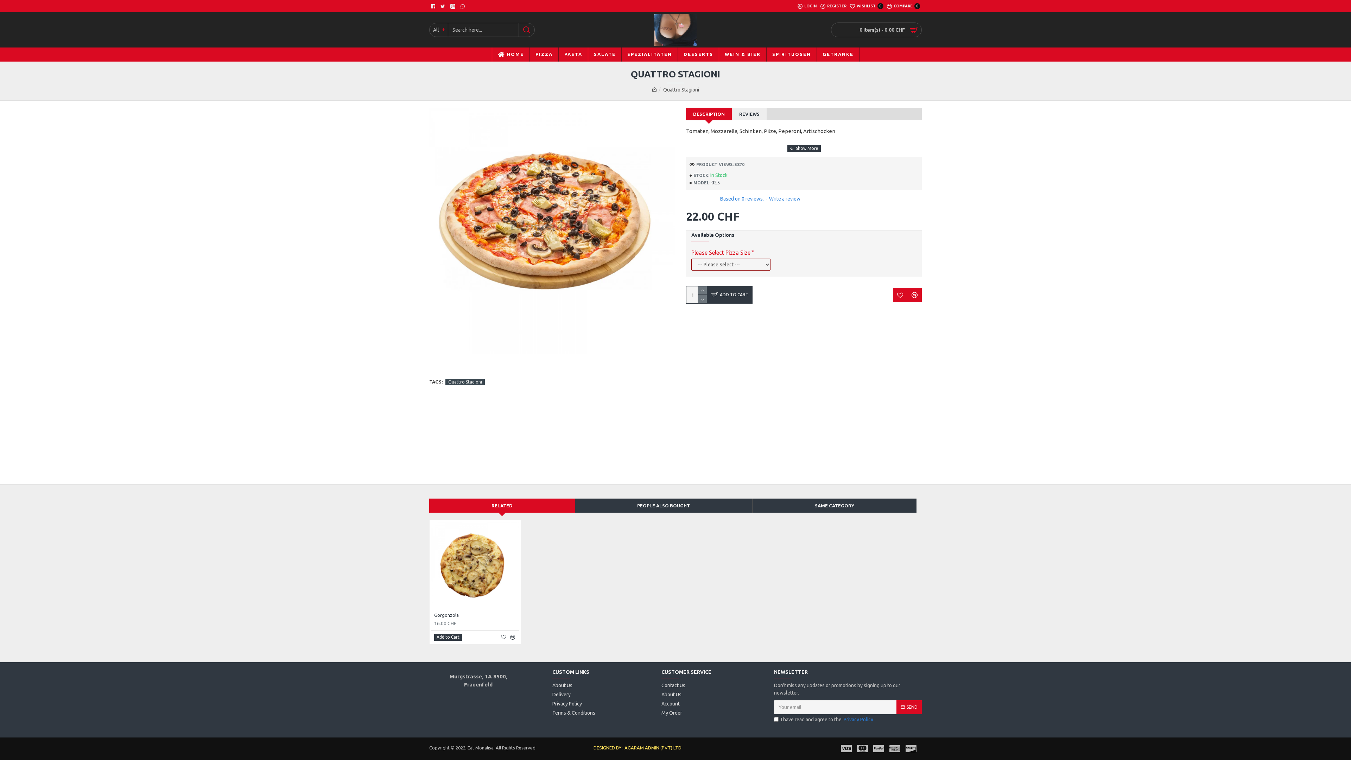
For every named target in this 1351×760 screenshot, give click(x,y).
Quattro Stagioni (465, 382)
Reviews (749, 114)
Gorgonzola (446, 615)
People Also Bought (663, 505)
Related (502, 505)
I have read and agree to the (827, 719)
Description (709, 114)
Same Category (834, 505)
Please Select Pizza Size (720, 252)
